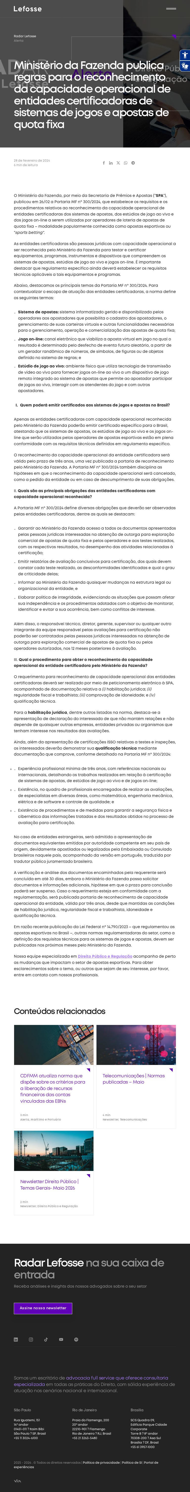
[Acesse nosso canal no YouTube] (61, 1339)
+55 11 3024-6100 (26, 1438)
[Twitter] (118, 163)
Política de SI (132, 1462)
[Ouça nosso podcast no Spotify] (76, 1339)
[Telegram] (133, 163)
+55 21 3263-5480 (84, 1438)
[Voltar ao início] (28, 9)
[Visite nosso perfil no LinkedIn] (16, 1339)
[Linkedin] (111, 163)
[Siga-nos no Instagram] (31, 1339)
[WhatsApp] (125, 163)
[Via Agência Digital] (17, 1481)
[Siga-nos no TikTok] (46, 1339)
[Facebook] (104, 163)
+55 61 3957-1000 (143, 1447)
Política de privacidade (101, 1462)
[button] (171, 9)
